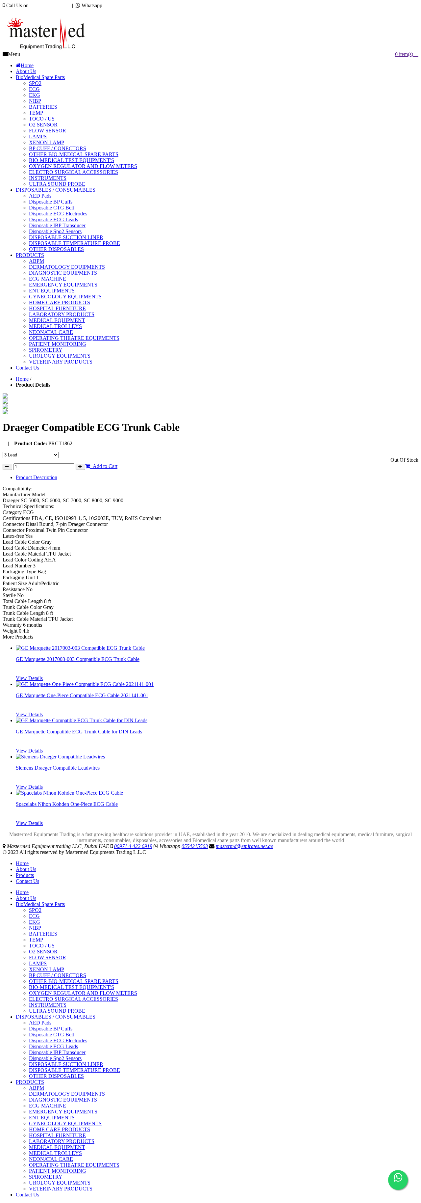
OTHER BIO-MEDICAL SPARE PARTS (73, 981)
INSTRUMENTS (47, 1005)
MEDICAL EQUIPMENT (57, 1147)
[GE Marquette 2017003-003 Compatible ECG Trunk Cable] (80, 648)
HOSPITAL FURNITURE (57, 1135)
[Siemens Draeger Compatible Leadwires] (60, 756)
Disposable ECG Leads (53, 1046)
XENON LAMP (46, 969)
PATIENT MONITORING (57, 1171)
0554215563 (117, 5)
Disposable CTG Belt (51, 1034)
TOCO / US (42, 945)
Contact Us (27, 881)
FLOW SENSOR (47, 957)
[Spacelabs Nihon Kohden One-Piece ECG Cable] (69, 793)
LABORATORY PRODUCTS (61, 1141)
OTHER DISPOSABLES (56, 1076)
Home (22, 379)
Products (25, 875)
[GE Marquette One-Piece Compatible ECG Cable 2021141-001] (85, 684)
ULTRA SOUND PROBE (57, 1011)
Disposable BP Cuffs (50, 1028)
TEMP (36, 940)
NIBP (35, 928)
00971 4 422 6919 (49, 5)
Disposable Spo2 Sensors (55, 1058)
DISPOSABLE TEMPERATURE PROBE (74, 1070)
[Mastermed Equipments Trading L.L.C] (49, 49)
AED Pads (40, 1022)
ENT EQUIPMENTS (52, 1117)
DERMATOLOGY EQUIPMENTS (67, 1094)
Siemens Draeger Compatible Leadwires (58, 768)
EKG (34, 922)
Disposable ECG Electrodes (58, 1040)
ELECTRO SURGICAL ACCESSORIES (73, 999)
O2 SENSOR (43, 951)
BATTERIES (43, 934)
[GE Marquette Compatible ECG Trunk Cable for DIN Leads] (81, 720)
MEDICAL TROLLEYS (55, 1153)
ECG (34, 916)
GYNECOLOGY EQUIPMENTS (65, 1123)
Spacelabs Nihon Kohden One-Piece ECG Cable (67, 804)
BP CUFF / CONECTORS (57, 975)
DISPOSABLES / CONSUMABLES (55, 1017)
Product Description (36, 477)
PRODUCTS (30, 1082)
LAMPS (38, 963)
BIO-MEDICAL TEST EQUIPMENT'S (71, 987)
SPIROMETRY (45, 1177)
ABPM (36, 1088)
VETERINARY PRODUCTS (60, 1188)
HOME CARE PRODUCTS (59, 1129)
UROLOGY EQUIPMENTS (59, 1183)
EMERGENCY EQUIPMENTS (63, 1111)
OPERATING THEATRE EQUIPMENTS (74, 1165)
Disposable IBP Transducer (57, 1052)
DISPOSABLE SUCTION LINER (66, 1064)
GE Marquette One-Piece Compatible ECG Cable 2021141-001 (82, 695)
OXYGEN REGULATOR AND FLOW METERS (83, 993)
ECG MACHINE (47, 1105)
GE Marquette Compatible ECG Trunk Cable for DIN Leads (79, 731)
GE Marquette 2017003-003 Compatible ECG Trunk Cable (77, 659)
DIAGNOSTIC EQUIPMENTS (63, 1100)
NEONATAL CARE (51, 1159)
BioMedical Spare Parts (40, 904)
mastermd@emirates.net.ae (37, 11)
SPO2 (35, 910)
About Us (26, 869)
